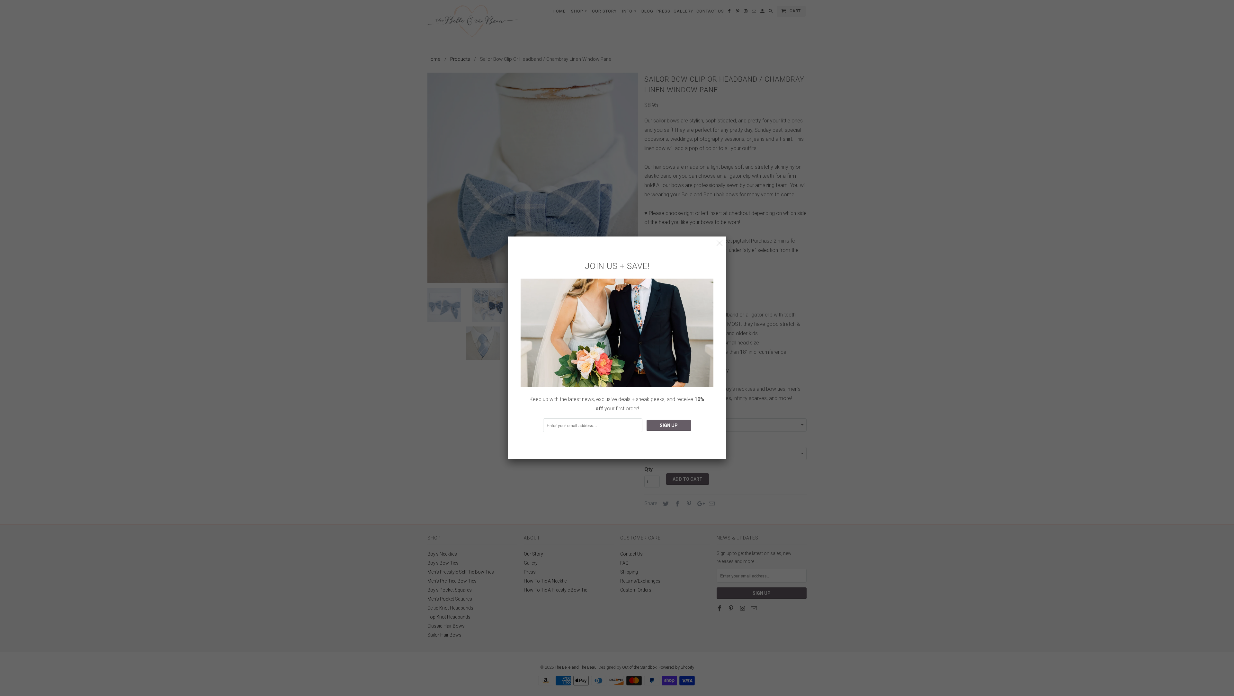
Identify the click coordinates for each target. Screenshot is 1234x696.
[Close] (719, 243)
